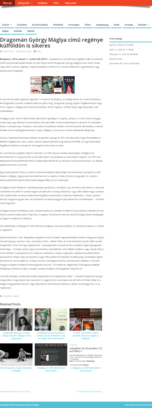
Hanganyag (102, 24)
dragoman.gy (8, 51)
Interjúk (129, 24)
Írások (5, 24)
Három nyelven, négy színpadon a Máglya (16, 369)
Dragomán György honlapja (33, 12)
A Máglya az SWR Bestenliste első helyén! (85, 369)
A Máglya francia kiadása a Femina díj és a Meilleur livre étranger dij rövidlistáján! (51, 336)
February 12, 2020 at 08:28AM (123, 54)
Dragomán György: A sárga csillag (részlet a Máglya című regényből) (16, 336)
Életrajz (7, 3)
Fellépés (42, 3)
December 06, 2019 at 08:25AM (124, 63)
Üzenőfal (22, 24)
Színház (18, 30)
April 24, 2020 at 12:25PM (121, 45)
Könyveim (23, 3)
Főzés (88, 24)
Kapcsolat (70, 3)
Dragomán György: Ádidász (88, 391)
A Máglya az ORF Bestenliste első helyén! (51, 369)
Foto (56, 3)
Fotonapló (73, 24)
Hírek (116, 24)
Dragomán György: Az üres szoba (15, 391)
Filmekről (58, 24)
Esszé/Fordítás (40, 24)
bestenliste (7, 296)
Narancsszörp (115, 58)
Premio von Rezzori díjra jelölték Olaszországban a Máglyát (86, 336)
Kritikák (142, 24)
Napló (5, 30)
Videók (30, 30)
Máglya (16, 296)
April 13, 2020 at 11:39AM (121, 49)
